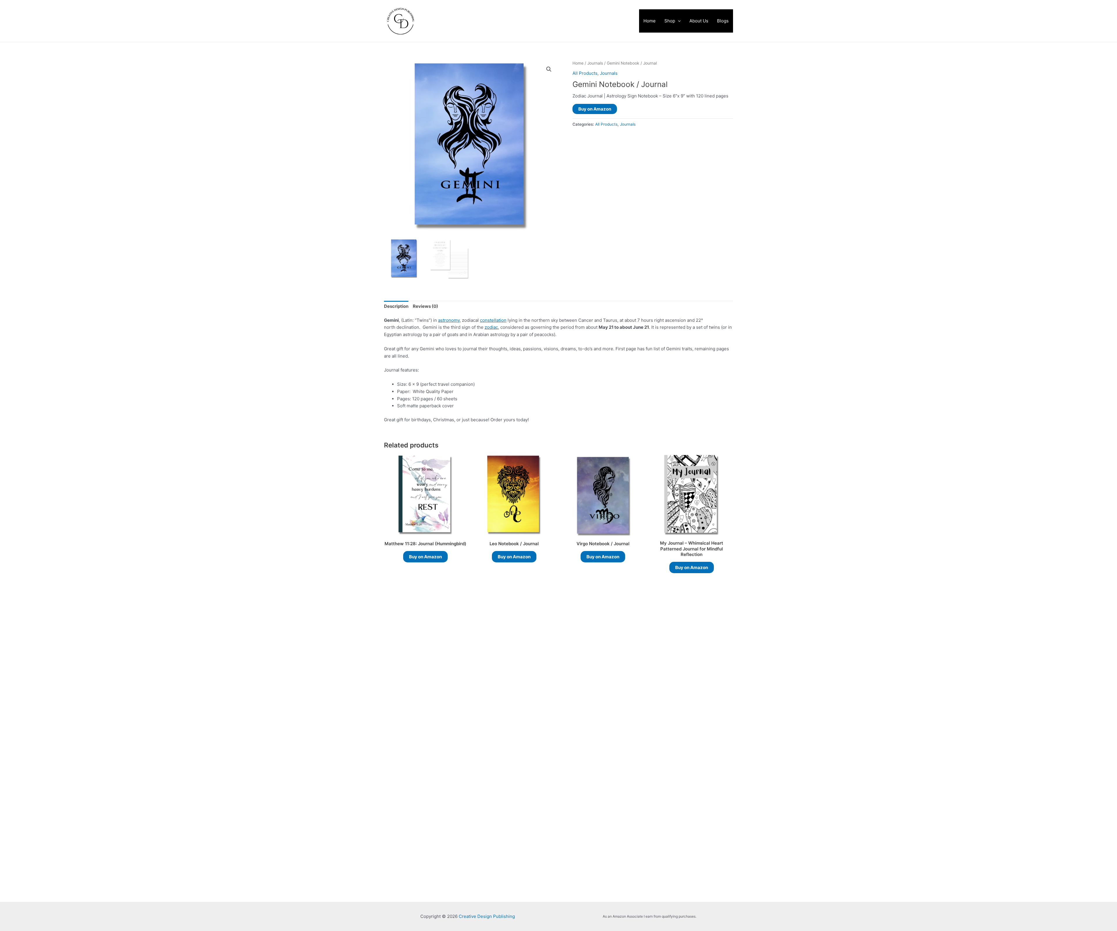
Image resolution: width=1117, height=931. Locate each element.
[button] (678, 21)
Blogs (723, 21)
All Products (584, 73)
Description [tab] (396, 306)
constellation (493, 320)
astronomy (449, 320)
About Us (698, 21)
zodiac (491, 327)
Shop (669, 21)
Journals (595, 63)
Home (649, 21)
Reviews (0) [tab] (425, 306)
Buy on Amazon (594, 109)
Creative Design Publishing (487, 21)
